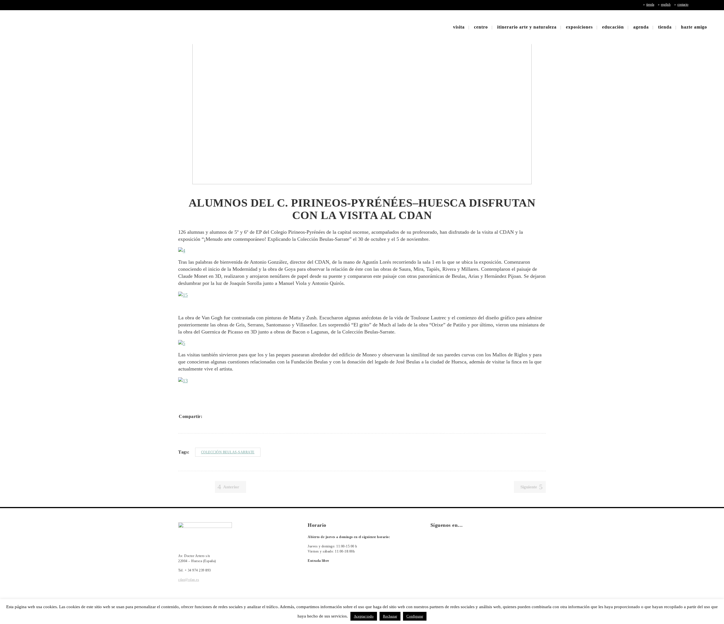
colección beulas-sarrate (228, 452)
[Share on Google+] (223, 416)
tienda (650, 4)
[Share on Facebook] (208, 416)
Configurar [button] (414, 616)
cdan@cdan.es (188, 580)
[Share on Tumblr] (238, 416)
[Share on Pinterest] (245, 416)
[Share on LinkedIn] (231, 416)
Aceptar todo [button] (364, 616)
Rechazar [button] (390, 616)
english (666, 4)
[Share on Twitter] (216, 416)
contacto (682, 4)
